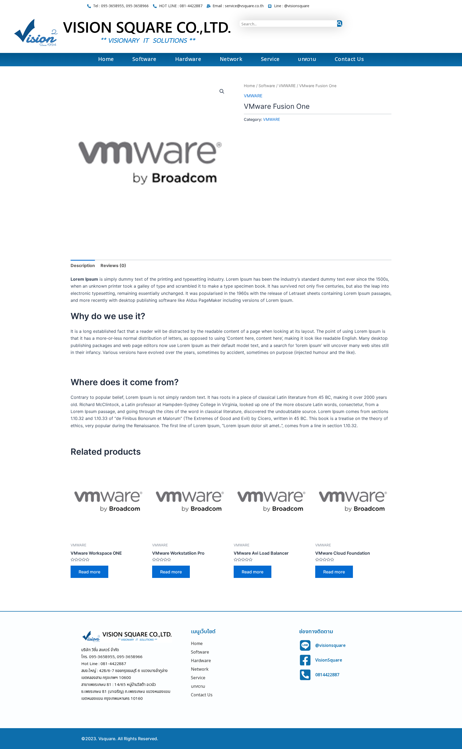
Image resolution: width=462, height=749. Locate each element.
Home (106, 59)
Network (231, 59)
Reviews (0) (113, 265)
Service (270, 59)
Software (144, 59)
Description (83, 265)
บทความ (307, 59)
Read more (89, 571)
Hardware (188, 59)
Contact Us (349, 59)
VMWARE (287, 85)
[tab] (83, 265)
